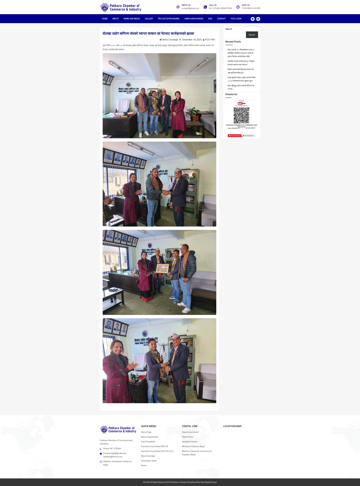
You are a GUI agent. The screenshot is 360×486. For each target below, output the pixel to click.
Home (105, 19)
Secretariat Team (149, 461)
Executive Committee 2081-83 (154, 446)
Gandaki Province (189, 442)
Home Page (146, 432)
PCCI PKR (210, 39)
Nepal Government (190, 432)
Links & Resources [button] (193, 19)
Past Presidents (148, 442)
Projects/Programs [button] (168, 19)
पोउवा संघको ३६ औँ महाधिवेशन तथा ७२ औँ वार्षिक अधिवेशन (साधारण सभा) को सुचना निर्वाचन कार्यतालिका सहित (241, 53)
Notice (144, 465)
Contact (221, 19)
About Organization (149, 437)
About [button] (115, 19)
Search (228, 29)
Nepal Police (187, 437)
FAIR (210, 19)
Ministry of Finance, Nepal (193, 446)
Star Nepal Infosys (209, 482)
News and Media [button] (132, 19)
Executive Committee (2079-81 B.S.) (157, 451)
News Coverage (170, 39)
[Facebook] (253, 19)
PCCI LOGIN (236, 19)
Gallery (149, 19)
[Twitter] (258, 19)
